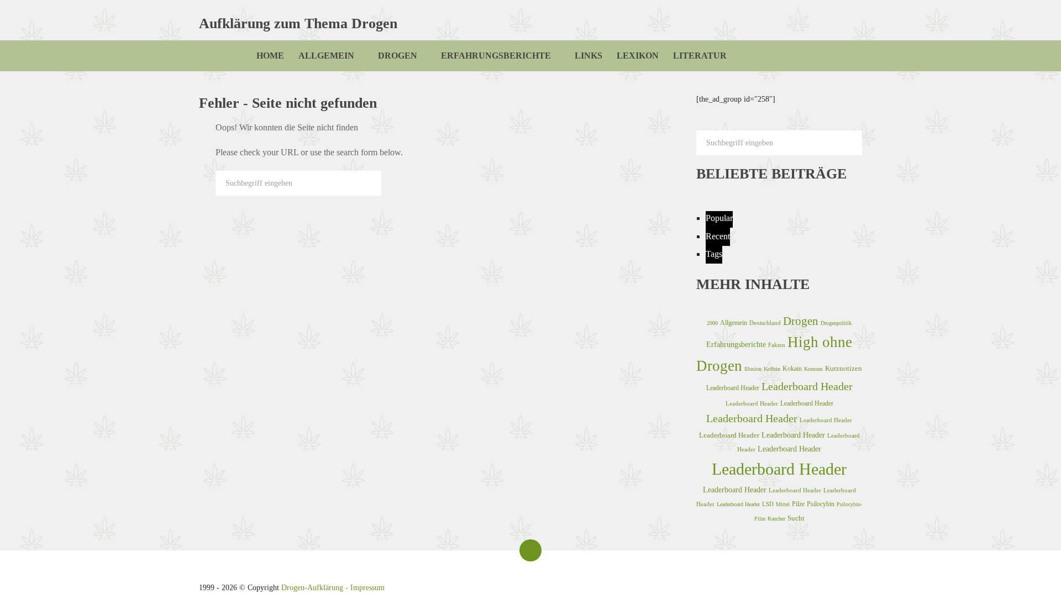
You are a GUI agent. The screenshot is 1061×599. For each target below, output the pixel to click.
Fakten (776, 344)
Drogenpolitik (836, 323)
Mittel (783, 504)
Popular (719, 218)
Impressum (367, 588)
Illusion (752, 369)
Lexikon (638, 55)
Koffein (772, 369)
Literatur (700, 55)
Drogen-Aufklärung (312, 588)
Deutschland (765, 322)
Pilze (798, 504)
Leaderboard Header (732, 388)
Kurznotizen (843, 368)
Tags (714, 254)
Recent (718, 236)
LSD (768, 504)
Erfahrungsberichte (496, 55)
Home (270, 55)
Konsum (813, 369)
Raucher (776, 519)
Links (588, 55)
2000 (712, 323)
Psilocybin (820, 504)
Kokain (792, 368)
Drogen (397, 55)
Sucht (796, 518)
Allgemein (326, 55)
